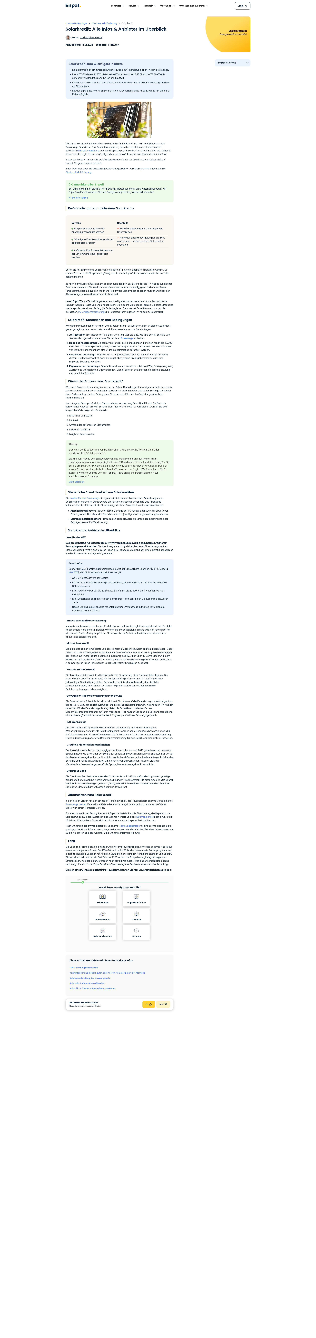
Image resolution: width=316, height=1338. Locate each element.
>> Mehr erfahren (78, 197)
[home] (73, 6)
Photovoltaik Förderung (78, 172)
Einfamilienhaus (102, 919)
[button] (118, 6)
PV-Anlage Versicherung (91, 312)
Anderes (136, 936)
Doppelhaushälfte (136, 902)
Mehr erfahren (76, 481)
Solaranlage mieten (76, 804)
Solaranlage (126, 338)
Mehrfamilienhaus (102, 936)
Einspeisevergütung (88, 150)
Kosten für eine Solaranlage (84, 498)
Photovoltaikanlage (129, 825)
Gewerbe (136, 919)
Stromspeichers (145, 816)
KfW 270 (73, 572)
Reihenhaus (102, 902)
